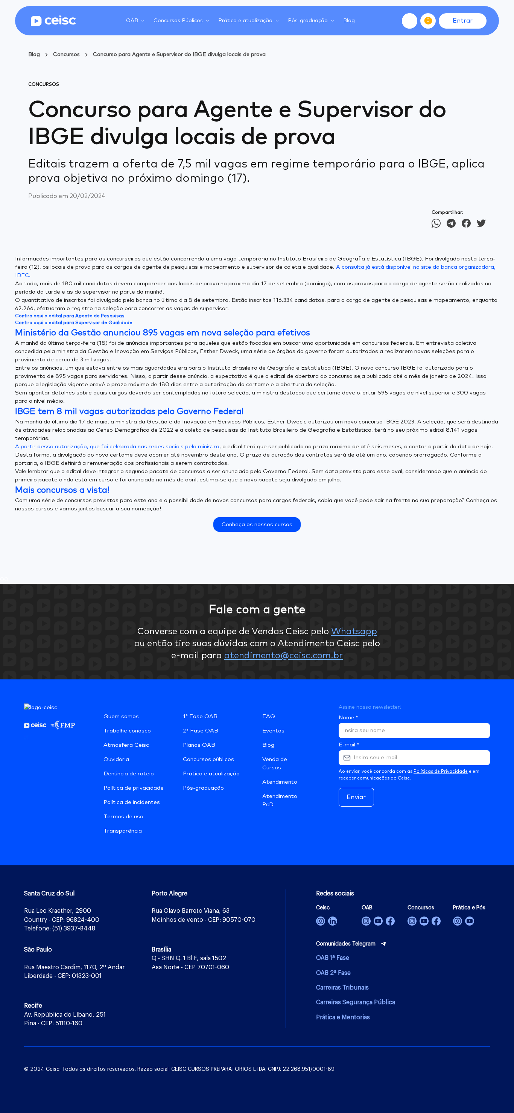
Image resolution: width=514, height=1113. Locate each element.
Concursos (66, 54)
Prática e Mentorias (343, 1017)
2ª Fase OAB (200, 731)
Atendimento (279, 782)
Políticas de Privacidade (441, 771)
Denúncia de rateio (128, 774)
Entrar (463, 21)
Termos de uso (123, 816)
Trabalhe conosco (127, 731)
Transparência (122, 831)
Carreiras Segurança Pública (355, 1002)
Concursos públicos (208, 759)
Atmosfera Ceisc (126, 745)
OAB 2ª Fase (333, 973)
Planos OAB (199, 745)
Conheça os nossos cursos (257, 524)
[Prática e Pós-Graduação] (457, 921)
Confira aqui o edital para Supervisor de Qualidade (73, 322)
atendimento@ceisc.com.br (283, 655)
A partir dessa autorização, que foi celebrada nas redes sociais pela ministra (117, 446)
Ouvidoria (116, 759)
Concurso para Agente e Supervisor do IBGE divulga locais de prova (179, 54)
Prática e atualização (211, 774)
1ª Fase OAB (200, 716)
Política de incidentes (131, 802)
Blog (349, 20)
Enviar (356, 797)
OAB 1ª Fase (332, 958)
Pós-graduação (203, 788)
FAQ (268, 716)
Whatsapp (354, 631)
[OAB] (366, 921)
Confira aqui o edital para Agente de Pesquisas (70, 316)
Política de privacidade (133, 788)
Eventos (273, 731)
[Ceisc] (320, 921)
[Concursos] (412, 921)
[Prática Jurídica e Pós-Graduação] (469, 921)
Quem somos (121, 716)
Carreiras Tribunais (342, 988)
